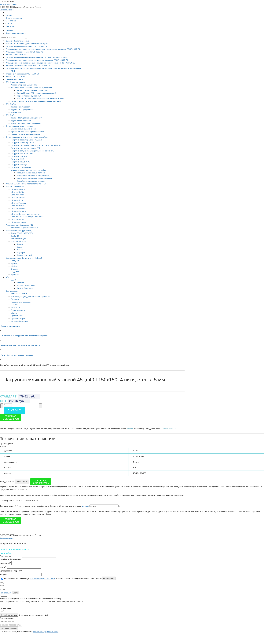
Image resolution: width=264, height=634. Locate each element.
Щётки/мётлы (17, 315)
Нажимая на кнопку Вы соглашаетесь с (29, 631)
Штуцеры (20, 252)
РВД (13, 71)
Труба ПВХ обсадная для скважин (26, 123)
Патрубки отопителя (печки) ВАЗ (25, 148)
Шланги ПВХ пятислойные (17, 40)
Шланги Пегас (17, 219)
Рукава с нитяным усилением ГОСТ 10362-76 (26, 46)
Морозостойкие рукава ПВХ (28, 95)
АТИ (7, 277)
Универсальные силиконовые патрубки (28, 169)
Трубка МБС (16, 112)
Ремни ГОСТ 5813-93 (15, 76)
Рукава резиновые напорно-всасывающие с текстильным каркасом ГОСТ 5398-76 (43, 49)
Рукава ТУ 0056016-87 (16, 54)
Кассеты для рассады (21, 301)
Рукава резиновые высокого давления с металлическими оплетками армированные (43, 68)
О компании (11, 20)
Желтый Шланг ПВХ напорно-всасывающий (36, 93)
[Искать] (26, 38)
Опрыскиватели (18, 310)
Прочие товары (18, 318)
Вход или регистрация (16, 33)
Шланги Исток (17, 200)
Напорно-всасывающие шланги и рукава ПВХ (31, 87)
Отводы (14, 268)
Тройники (15, 274)
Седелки (15, 271)
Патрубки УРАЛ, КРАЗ (20, 161)
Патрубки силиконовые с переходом (32, 175)
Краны (19, 246)
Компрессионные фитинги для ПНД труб (24, 257)
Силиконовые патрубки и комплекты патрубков (27, 137)
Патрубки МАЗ (17, 159)
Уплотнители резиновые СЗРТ (24, 227)
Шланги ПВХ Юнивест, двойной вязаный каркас (27, 43)
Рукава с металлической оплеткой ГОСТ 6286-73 (28, 65)
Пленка (14, 304)
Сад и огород (11, 290)
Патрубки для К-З (19, 156)
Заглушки (15, 260)
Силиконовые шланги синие (23, 128)
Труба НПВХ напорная (21, 120)
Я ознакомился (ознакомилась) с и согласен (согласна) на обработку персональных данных (52, 578)
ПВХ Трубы (10, 115)
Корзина (9, 30)
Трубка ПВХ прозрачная (22, 109)
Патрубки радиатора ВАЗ (22, 142)
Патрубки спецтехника (21, 167)
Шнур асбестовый (24, 288)
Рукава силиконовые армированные (27, 131)
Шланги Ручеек (18, 208)
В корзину (14, 410)
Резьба (19, 249)
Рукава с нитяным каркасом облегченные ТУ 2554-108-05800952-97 (36, 57)
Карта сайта (5, 552)
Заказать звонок (7, 9)
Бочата (19, 244)
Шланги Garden (18, 191)
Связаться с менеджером (11, 417)
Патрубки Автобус (19, 164)
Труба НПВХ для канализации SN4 (26, 117)
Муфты (14, 266)
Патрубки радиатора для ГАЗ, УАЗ (26, 139)
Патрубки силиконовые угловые (30, 180)
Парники (15, 299)
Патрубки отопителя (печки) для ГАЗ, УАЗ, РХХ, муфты (36, 145)
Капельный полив (19, 293)
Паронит (20, 282)
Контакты (10, 26)
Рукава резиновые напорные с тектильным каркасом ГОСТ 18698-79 (37, 60)
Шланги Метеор (18, 189)
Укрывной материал (20, 321)
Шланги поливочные (15, 186)
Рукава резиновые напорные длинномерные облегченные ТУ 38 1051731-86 (40, 62)
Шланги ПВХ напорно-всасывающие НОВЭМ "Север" (40, 98)
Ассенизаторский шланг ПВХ (24, 84)
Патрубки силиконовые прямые (30, 172)
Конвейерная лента (14, 79)
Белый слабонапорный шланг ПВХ (32, 90)
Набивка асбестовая (25, 285)
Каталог (9, 15)
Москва (86, 506)
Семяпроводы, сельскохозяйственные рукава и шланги (36, 101)
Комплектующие (18, 238)
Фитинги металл (18, 241)
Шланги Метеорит (19, 202)
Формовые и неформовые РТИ (20, 224)
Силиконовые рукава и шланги (19, 126)
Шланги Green (17, 194)
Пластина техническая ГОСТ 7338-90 (22, 73)
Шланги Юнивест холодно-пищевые (27, 216)
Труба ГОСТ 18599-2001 (22, 233)
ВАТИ (13, 279)
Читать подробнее (8, 4)
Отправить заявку (9, 628)
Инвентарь (16, 307)
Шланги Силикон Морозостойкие (26, 213)
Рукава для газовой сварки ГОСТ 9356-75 (24, 51)
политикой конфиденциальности (42, 578)
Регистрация (5, 592)
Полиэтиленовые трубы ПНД (18, 230)
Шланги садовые (18, 222)
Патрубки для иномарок (22, 153)
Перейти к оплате (9, 614)
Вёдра (14, 312)
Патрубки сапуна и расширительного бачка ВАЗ (32, 150)
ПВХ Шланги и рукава (15, 82)
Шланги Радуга (18, 205)
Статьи (9, 23)
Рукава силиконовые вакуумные (25, 134)
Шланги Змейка (18, 197)
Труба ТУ (15, 235)
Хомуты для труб (24, 255)
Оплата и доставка (14, 17)
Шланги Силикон (18, 211)
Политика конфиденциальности (14, 549)
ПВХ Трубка (11, 104)
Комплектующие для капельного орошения (30, 296)
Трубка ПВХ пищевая (20, 106)
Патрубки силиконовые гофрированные (34, 178)
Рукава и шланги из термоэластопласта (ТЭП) (26, 183)
